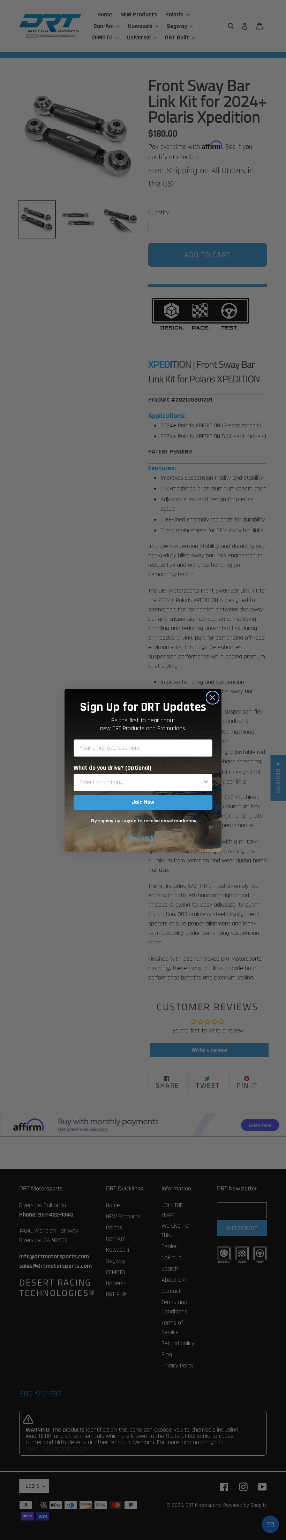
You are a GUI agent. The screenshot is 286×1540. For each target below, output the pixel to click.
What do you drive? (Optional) (112, 768)
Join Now (143, 802)
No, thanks (143, 837)
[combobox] (141, 782)
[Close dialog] (212, 698)
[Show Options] (205, 782)
